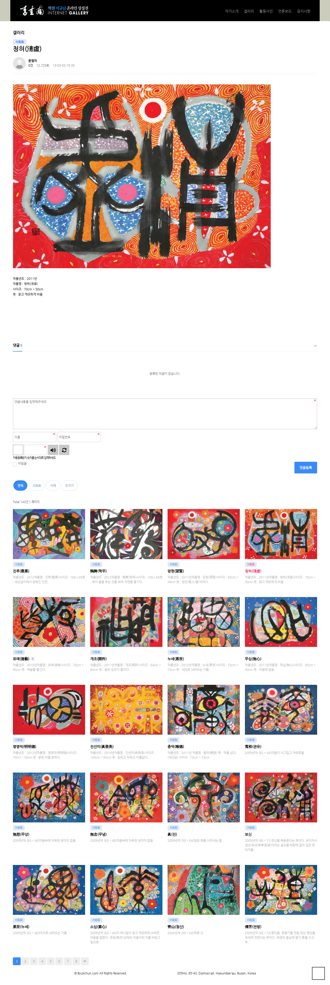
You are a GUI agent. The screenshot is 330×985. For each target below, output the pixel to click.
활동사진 (266, 11)
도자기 (69, 485)
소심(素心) (98, 927)
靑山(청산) (176, 927)
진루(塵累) (21, 571)
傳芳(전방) (253, 927)
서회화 (36, 485)
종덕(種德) (176, 746)
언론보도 (285, 11)
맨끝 (85, 961)
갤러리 (249, 11)
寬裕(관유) (253, 746)
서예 (53, 485)
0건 (30, 65)
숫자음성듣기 (53, 450)
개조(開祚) (98, 659)
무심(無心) (253, 659)
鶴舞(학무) (98, 571)
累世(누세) (21, 927)
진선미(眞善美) (102, 746)
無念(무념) (98, 834)
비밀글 (22, 463)
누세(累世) (176, 659)
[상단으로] (318, 973)
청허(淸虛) (253, 571)
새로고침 (64, 450)
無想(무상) (21, 834)
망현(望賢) (176, 571)
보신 (248, 834)
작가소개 (231, 11)
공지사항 (303, 11)
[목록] (312, 64)
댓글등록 (306, 468)
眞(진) (172, 834)
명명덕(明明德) (24, 746)
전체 (20, 485)
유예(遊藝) (23, 659)
